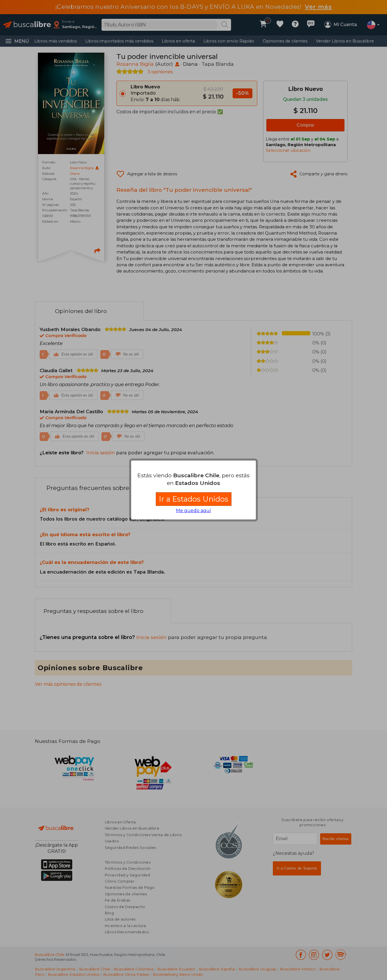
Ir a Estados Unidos (193, 499)
